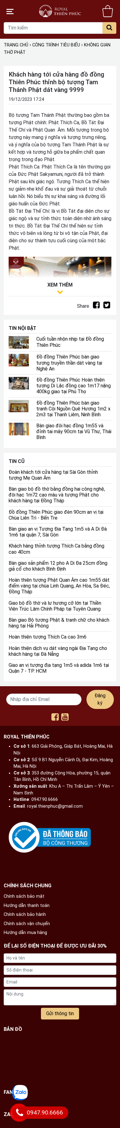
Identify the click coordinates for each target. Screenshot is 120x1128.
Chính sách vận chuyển (27, 923)
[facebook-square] (55, 718)
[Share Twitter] (106, 306)
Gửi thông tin (60, 1013)
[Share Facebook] (96, 306)
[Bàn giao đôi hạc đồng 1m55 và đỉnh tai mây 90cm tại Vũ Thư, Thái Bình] (19, 429)
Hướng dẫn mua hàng (25, 932)
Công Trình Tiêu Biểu (56, 45)
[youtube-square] (65, 718)
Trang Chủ (16, 45)
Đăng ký (100, 699)
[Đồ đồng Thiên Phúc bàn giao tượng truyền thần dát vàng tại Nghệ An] (19, 360)
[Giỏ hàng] (108, 11)
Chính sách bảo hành (25, 914)
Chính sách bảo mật (24, 896)
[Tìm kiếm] (109, 28)
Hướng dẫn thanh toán (27, 905)
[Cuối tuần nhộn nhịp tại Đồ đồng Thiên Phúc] (19, 342)
